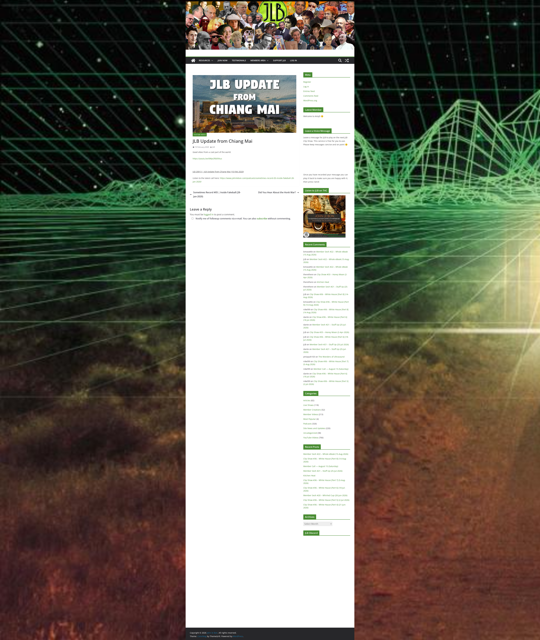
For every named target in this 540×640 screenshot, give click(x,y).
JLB (213, 147)
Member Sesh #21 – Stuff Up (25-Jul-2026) (329, 344)
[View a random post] (346, 60)
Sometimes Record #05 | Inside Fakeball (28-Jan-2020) (217, 194)
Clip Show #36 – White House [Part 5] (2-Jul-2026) (326, 500)
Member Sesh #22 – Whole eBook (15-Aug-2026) (325, 454)
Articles (306, 400)
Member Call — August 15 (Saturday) (331, 369)
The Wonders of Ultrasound (332, 356)
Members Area (258, 60)
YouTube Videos (200, 135)
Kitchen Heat (323, 282)
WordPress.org (310, 100)
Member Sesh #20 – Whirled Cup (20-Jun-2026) (325, 495)
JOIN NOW (222, 60)
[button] (211, 60)
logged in (208, 214)
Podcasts (307, 423)
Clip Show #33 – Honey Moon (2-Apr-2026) (329, 332)
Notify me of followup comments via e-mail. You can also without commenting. (243, 218)
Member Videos (310, 414)
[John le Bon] (270, 3)
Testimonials (239, 60)
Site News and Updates (314, 428)
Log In (293, 60)
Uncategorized (310, 433)
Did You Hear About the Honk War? (277, 192)
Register (307, 82)
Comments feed (310, 96)
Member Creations (312, 409)
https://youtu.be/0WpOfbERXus (207, 158)
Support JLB (279, 60)
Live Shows (308, 405)
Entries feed (309, 91)
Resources (204, 60)
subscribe (262, 218)
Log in (306, 86)
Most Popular (309, 419)
